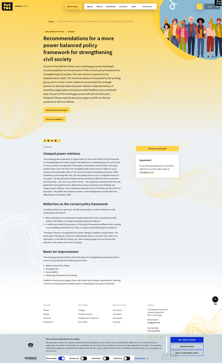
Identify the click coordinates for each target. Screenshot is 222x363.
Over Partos (147, 6)
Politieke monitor (85, 314)
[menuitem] (73, 6)
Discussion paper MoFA (157, 148)
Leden (133, 6)
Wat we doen (72, 6)
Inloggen (81, 310)
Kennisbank (110, 6)
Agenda (90, 6)
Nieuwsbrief (48, 322)
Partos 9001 (82, 322)
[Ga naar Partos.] (44, 21)
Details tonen (139, 358)
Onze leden (117, 314)
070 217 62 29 (152, 320)
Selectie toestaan (187, 346)
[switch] (83, 358)
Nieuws (99, 6)
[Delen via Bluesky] (48, 140)
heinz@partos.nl (146, 172)
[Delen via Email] (59, 140)
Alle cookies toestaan (187, 340)
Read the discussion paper (56, 110)
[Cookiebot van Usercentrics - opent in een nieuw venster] (31, 358)
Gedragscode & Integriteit (88, 318)
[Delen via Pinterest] (55, 140)
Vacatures (123, 6)
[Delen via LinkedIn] (52, 140)
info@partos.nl (153, 322)
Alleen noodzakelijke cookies (187, 353)
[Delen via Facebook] (44, 140)
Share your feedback (54, 119)
